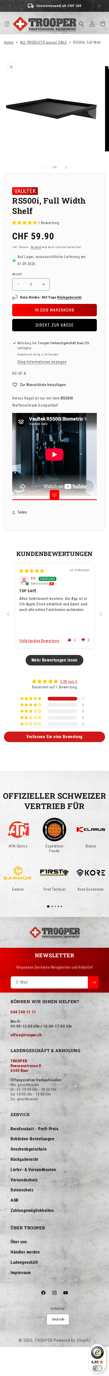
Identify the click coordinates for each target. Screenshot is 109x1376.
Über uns (19, 1241)
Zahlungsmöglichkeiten (32, 1210)
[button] (7, 24)
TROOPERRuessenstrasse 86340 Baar (26, 1066)
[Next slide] (101, 614)
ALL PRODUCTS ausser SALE (43, 42)
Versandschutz (24, 1179)
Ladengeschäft (24, 1262)
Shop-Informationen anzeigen (41, 362)
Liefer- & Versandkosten (33, 1169)
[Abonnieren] (93, 982)
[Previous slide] (8, 614)
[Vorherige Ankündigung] (10, 6)
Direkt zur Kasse (54, 325)
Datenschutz (22, 1189)
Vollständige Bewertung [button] (39, 640)
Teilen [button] (22, 512)
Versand (36, 247)
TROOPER (44, 1340)
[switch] (97, 1368)
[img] (31, 571)
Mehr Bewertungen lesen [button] (54, 660)
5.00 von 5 (68, 681)
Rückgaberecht (69, 297)
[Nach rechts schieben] (66, 167)
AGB (15, 1200)
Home (8, 42)
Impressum (21, 1272)
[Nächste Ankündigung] (99, 6)
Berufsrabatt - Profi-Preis (34, 1128)
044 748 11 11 (23, 1012)
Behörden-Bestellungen (32, 1138)
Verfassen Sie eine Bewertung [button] (54, 736)
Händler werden (25, 1252)
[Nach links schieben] (43, 167)
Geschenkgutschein (29, 1149)
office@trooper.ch (26, 1035)
